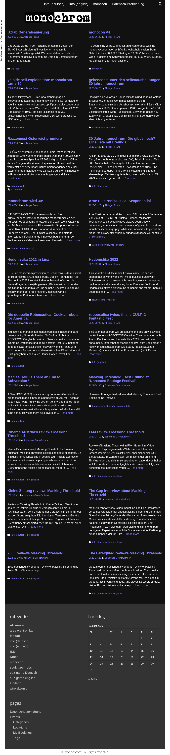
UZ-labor (15, 68)
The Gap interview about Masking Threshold (117, 492)
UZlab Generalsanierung (28, 32)
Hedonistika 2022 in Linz (28, 259)
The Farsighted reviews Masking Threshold (125, 553)
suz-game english (22, 678)
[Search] (160, 4)
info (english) (78, 4)
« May (92, 679)
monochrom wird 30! (25, 201)
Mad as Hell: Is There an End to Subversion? (33, 379)
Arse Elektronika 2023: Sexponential (120, 201)
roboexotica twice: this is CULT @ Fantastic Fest (117, 316)
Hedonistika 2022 (103, 259)
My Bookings (22, 732)
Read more (31, 119)
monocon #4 (99, 32)
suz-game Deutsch (23, 672)
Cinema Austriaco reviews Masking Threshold (37, 434)
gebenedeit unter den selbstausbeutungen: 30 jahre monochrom (125, 82)
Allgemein (17, 625)
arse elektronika (100, 245)
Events (15, 717)
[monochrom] (58, 17)
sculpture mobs (21, 667)
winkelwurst (18, 688)
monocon (100, 4)
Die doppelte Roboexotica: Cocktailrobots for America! (43, 316)
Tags (16, 738)
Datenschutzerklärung (128, 4)
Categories (21, 722)
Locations (20, 727)
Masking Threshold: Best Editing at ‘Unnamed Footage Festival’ (119, 379)
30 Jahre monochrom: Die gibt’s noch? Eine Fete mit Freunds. (122, 140)
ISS (12, 651)
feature (96, 127)
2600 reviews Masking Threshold (35, 553)
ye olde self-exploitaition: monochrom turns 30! (39, 82)
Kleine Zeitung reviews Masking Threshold (43, 491)
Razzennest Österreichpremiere (34, 138)
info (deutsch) (54, 4)
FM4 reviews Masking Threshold (116, 432)
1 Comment (17, 189)
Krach (14, 657)
